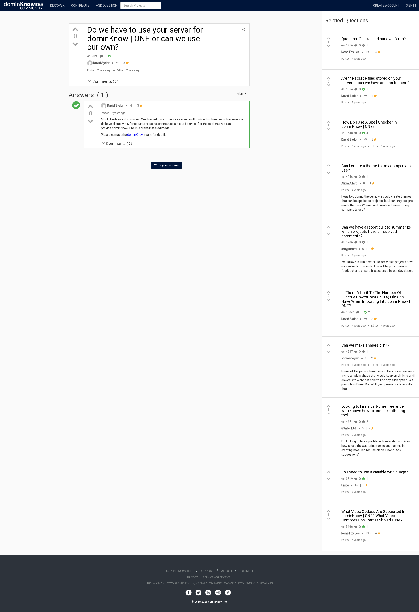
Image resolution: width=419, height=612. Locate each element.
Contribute (80, 5)
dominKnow (135, 134)
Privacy (192, 577)
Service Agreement (216, 577)
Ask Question (106, 5)
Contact (246, 571)
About (228, 571)
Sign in (411, 5)
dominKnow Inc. (180, 571)
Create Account (386, 5)
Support (208, 571)
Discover (57, 5)
